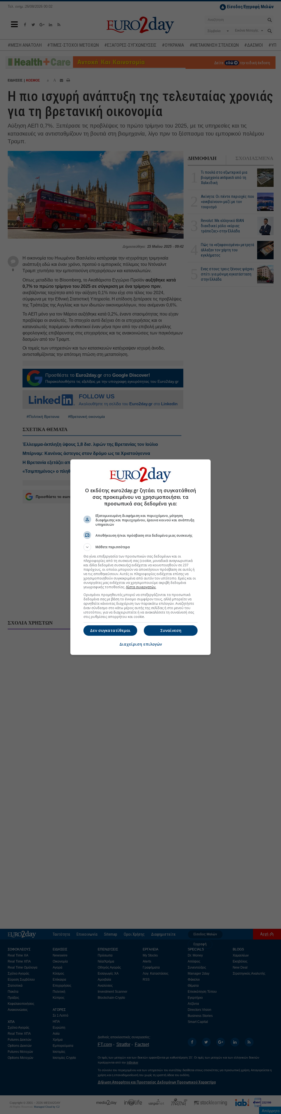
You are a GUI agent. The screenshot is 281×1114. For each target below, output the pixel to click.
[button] (140, 547)
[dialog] (140, 557)
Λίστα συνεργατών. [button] (141, 587)
